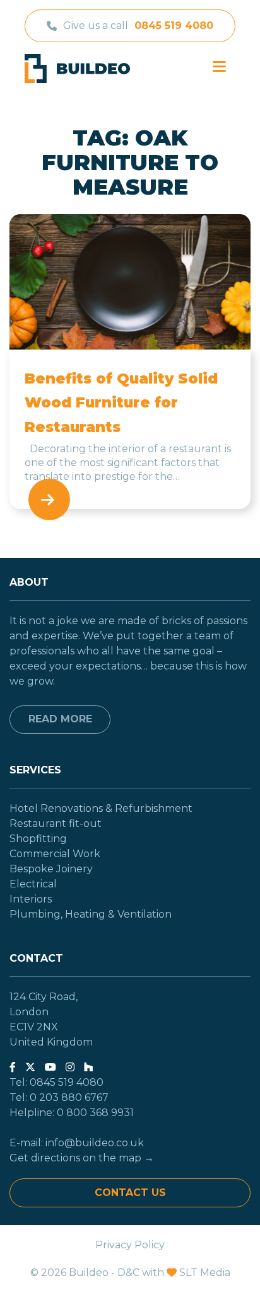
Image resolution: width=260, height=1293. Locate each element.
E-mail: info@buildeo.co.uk (76, 1143)
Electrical (33, 884)
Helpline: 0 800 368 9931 (71, 1113)
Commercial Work (54, 854)
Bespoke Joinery (51, 869)
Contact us (130, 1193)
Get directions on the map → (81, 1158)
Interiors (30, 899)
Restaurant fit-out (55, 823)
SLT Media (204, 1273)
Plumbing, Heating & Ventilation (90, 914)
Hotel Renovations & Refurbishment (100, 808)
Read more (60, 719)
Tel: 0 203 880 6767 (59, 1097)
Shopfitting (38, 839)
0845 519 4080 (173, 25)
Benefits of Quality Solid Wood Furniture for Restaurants (121, 403)
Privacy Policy (130, 1245)
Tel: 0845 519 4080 (56, 1082)
